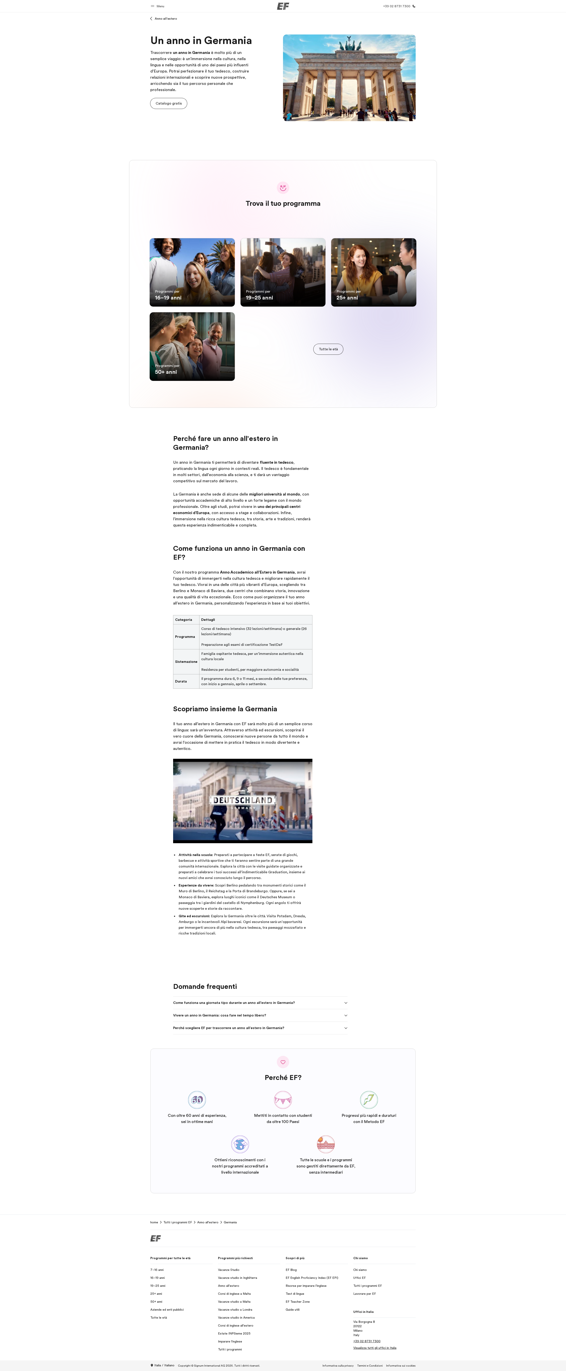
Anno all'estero (166, 18)
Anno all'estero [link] (207, 1222)
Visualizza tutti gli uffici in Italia (374, 1348)
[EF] (283, 6)
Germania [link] (230, 1222)
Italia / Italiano (164, 1365)
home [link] (154, 1222)
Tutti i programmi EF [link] (177, 1222)
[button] (158, 6)
